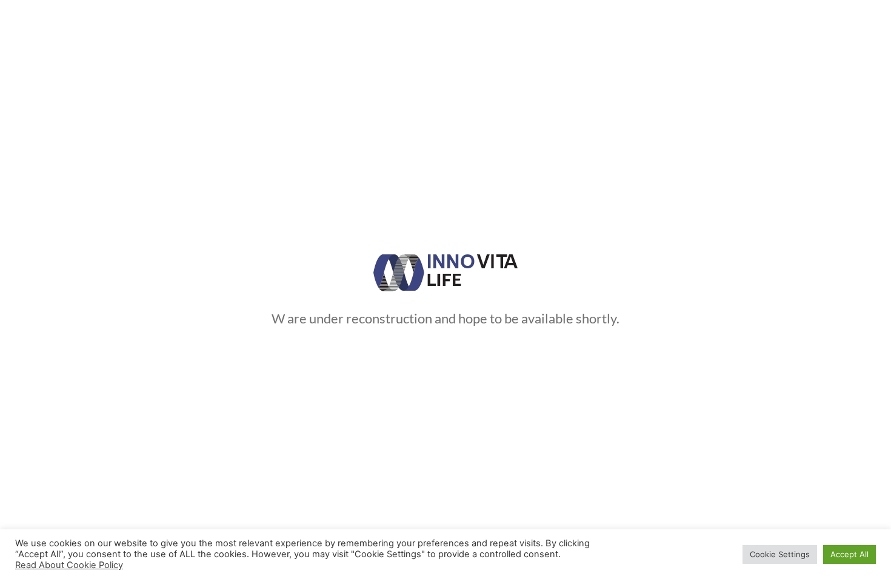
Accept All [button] (849, 554)
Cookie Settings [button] (780, 554)
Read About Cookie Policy (69, 565)
